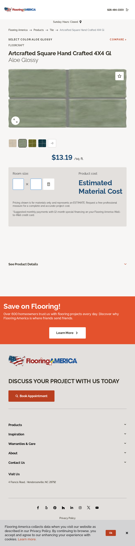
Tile (52, 30)
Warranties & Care (22, 444)
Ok (110, 533)
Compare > (118, 39)
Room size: (21, 173)
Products (39, 30)
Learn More (64, 333)
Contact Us (16, 462)
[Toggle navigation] (127, 9)
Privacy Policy (67, 518)
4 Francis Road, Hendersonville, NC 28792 (32, 482)
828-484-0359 (115, 9)
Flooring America (18, 30)
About (12, 453)
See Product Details (23, 264)
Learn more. (27, 539)
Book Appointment (33, 396)
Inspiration (16, 434)
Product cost (88, 173)
